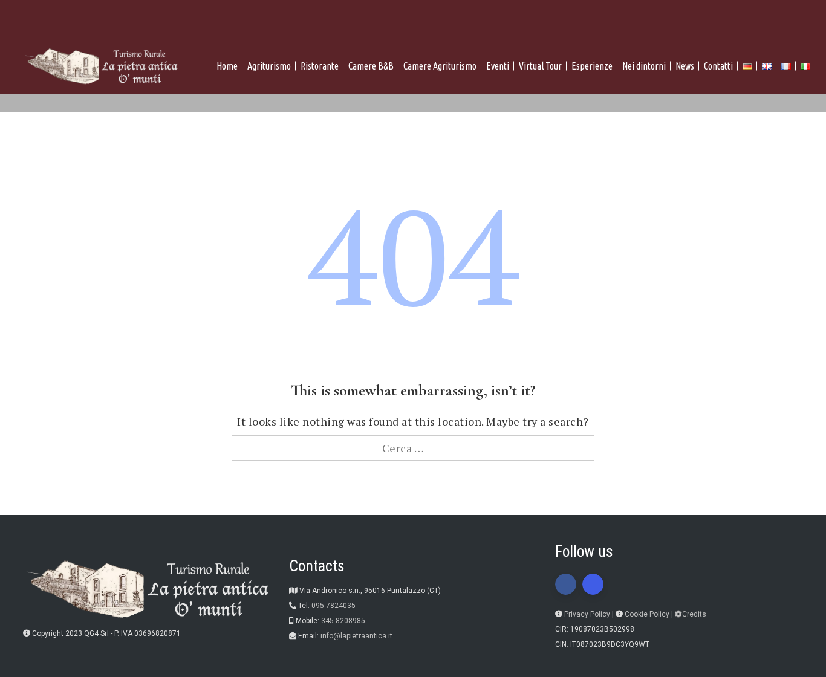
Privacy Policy (587, 614)
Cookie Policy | (650, 614)
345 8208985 (343, 621)
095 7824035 (333, 605)
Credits (694, 614)
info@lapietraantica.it (356, 636)
